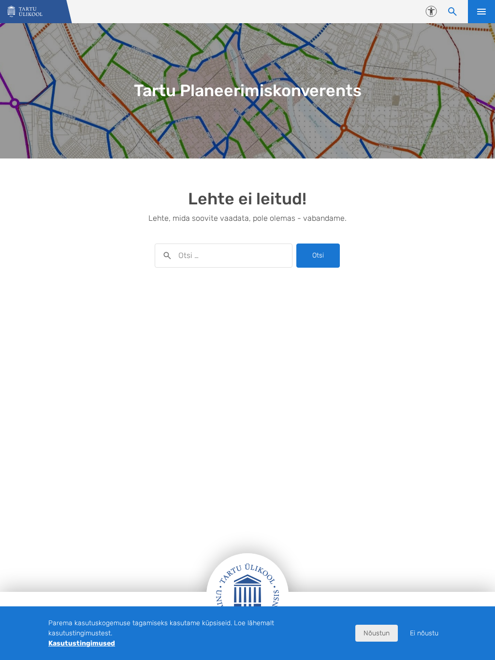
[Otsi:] (223, 256)
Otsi (318, 255)
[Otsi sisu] (452, 11)
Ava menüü (481, 11)
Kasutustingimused (81, 643)
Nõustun (377, 633)
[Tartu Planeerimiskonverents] (25, 12)
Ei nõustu (424, 633)
